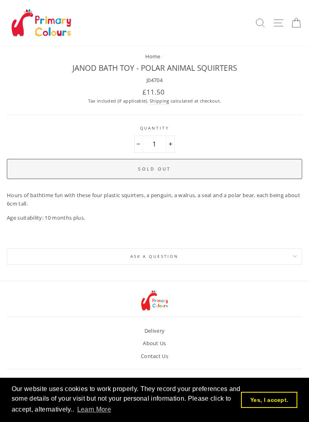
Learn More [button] (94, 409)
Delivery (154, 330)
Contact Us (154, 356)
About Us (154, 343)
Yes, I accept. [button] (269, 400)
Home (153, 56)
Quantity (154, 128)
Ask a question (154, 256)
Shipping (159, 101)
